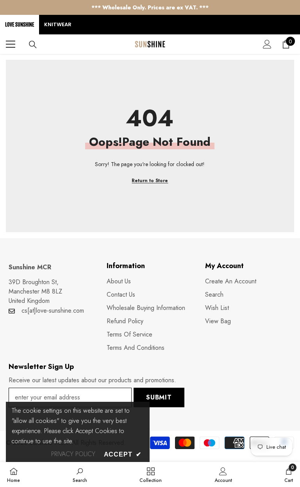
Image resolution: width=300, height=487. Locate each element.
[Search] (33, 44)
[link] (80, 474)
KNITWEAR (57, 24)
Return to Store (150, 180)
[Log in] (267, 44)
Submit (159, 397)
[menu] (10, 44)
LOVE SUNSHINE (19, 24)
